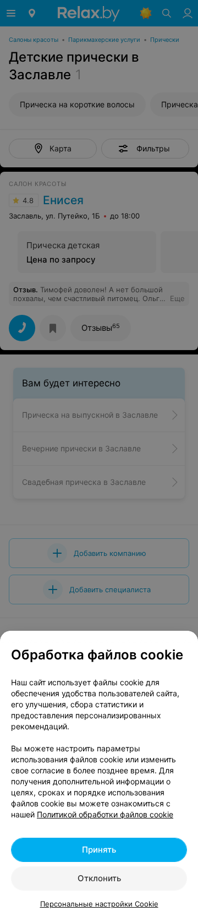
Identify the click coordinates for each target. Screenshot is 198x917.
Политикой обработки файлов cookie (105, 814)
